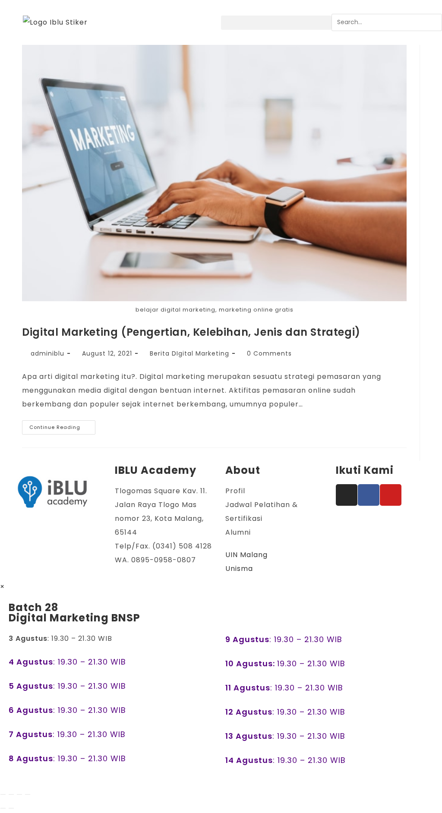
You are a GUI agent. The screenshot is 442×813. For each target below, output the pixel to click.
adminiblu (47, 353)
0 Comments (269, 353)
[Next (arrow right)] (11, 808)
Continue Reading (62, 425)
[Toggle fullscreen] (11, 794)
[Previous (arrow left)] (3, 808)
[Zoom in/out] (3, 794)
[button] (276, 23)
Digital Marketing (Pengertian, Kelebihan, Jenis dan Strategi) (191, 332)
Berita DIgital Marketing (189, 353)
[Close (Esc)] (28, 794)
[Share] (19, 794)
